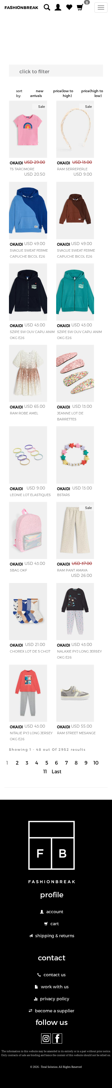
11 (45, 771)
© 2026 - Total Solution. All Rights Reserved (56, 1066)
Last (57, 771)
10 (96, 762)
